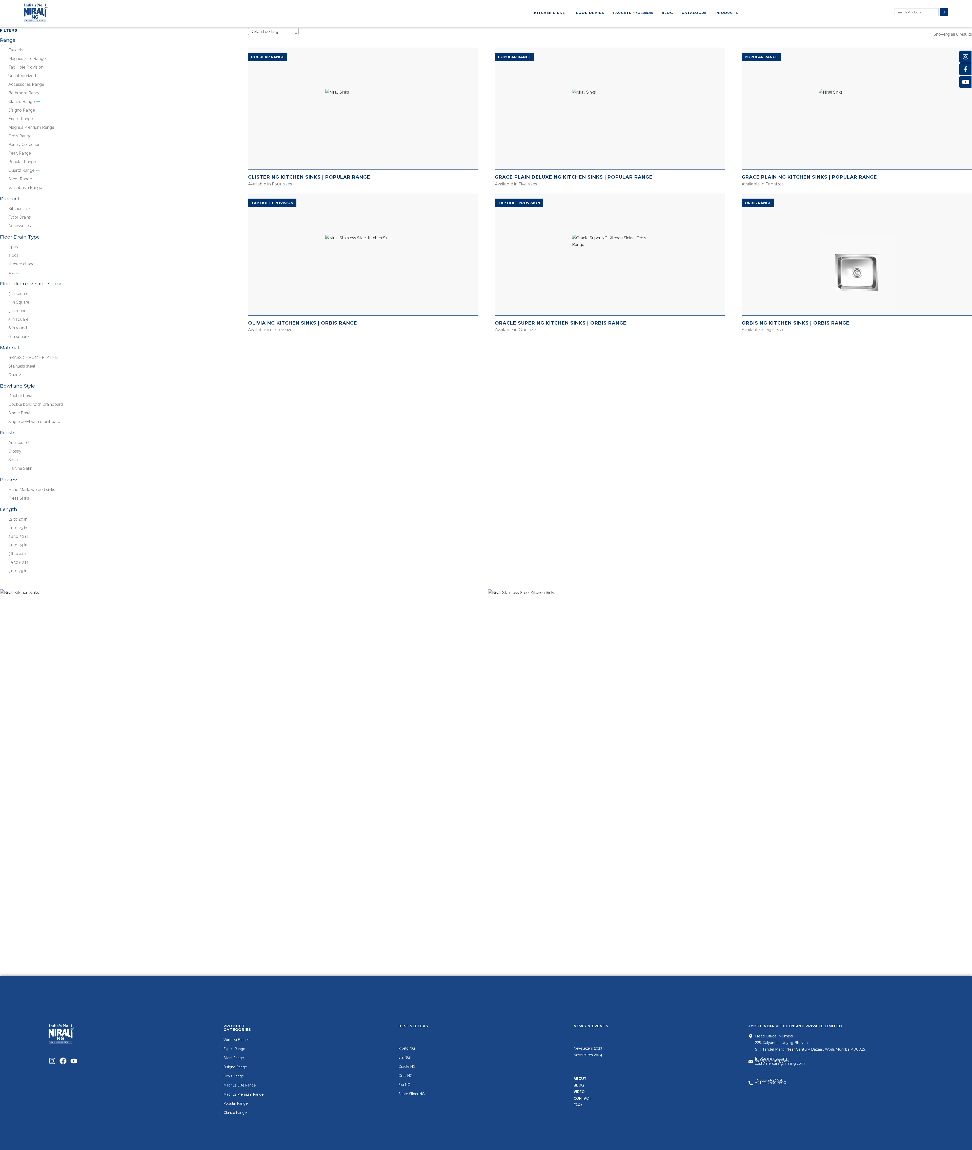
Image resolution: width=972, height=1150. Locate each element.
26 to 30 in (18, 536)
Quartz (14, 374)
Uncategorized (22, 75)
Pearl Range (19, 153)
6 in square (18, 336)
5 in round (17, 310)
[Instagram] (52, 1060)
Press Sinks (18, 498)
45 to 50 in (18, 562)
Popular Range (22, 161)
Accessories (19, 225)
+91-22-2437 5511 (769, 1080)
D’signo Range (21, 110)
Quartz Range (21, 170)
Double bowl (20, 395)
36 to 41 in (18, 553)
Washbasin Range (25, 187)
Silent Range (20, 179)
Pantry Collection (24, 144)
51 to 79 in (17, 570)
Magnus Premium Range (31, 127)
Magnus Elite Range (27, 58)
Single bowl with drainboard (34, 421)
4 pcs (13, 272)
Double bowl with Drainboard (35, 404)
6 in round (17, 328)
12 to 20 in (17, 519)
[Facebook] (63, 1060)
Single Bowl (19, 413)
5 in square (18, 319)
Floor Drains (19, 217)
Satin (13, 459)
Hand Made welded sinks (31, 489)
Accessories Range (26, 84)
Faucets (15, 50)
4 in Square (18, 302)
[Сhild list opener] (38, 101)
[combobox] (273, 31)
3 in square (18, 293)
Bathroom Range (24, 93)
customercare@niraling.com (780, 1063)
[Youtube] (73, 1060)
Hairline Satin (20, 468)
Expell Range (20, 118)
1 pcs (13, 246)
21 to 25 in (17, 527)
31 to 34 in (17, 545)
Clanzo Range (21, 101)
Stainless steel (21, 366)
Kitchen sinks (20, 208)
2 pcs (13, 255)
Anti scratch (19, 442)
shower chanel (21, 264)
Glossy (14, 451)
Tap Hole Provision (25, 67)
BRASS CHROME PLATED (33, 357)
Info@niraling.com (771, 1058)
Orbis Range (19, 136)
